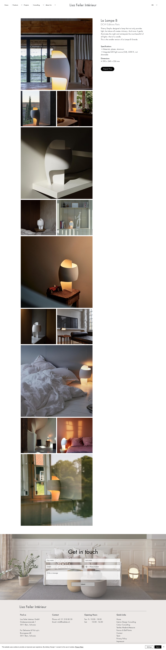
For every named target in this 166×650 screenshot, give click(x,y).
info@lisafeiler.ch (63, 622)
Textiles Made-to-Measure (126, 627)
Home (119, 619)
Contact (119, 633)
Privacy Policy (122, 638)
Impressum (121, 641)
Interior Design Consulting (126, 622)
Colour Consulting (123, 625)
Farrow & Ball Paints (124, 630)
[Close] (164, 646)
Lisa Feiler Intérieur (83, 5)
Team (118, 636)
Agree (158, 647)
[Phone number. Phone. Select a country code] (87, 567)
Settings (149, 647)
